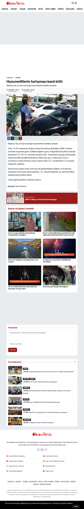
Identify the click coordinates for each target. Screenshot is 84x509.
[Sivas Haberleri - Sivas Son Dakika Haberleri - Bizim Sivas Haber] (15, 3)
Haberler (9, 77)
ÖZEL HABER (50, 9)
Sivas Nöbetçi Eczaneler (17, 456)
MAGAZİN (70, 9)
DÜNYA (61, 9)
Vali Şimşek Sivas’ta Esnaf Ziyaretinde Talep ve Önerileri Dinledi (46, 392)
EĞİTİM (26, 399)
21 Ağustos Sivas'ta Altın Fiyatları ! (38, 423)
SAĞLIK (79, 9)
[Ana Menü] (76, 3)
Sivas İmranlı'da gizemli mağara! (55, 287)
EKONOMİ (32, 9)
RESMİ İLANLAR (45, 484)
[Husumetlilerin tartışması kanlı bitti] (42, 115)
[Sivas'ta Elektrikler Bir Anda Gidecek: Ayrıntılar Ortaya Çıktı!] (24, 275)
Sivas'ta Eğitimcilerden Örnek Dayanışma (41, 402)
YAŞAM (22, 9)
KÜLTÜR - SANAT (29, 378)
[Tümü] (75, 362)
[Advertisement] (43, 60)
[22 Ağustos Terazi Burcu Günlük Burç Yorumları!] (59, 248)
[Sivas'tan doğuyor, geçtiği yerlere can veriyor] (24, 248)
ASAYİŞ (35, 484)
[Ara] (73, 3)
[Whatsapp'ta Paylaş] (16, 138)
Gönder (13, 350)
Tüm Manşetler (50, 466)
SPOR (40, 9)
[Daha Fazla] (20, 138)
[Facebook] (38, 449)
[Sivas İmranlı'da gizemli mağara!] (59, 275)
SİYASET (14, 9)
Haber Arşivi (49, 471)
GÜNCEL (5, 9)
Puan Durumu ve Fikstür (16, 466)
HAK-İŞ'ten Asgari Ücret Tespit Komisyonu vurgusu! (45, 412)
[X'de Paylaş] (12, 138)
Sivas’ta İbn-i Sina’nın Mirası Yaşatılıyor (40, 382)
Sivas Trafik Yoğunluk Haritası (54, 461)
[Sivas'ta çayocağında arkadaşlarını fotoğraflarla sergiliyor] (24, 222)
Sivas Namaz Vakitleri (16, 461)
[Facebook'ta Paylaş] (8, 138)
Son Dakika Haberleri (15, 471)
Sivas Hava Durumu (52, 456)
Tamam (76, 506)
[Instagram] (45, 449)
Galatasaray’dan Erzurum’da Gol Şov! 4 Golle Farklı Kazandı (48, 372)
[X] (42, 449)
